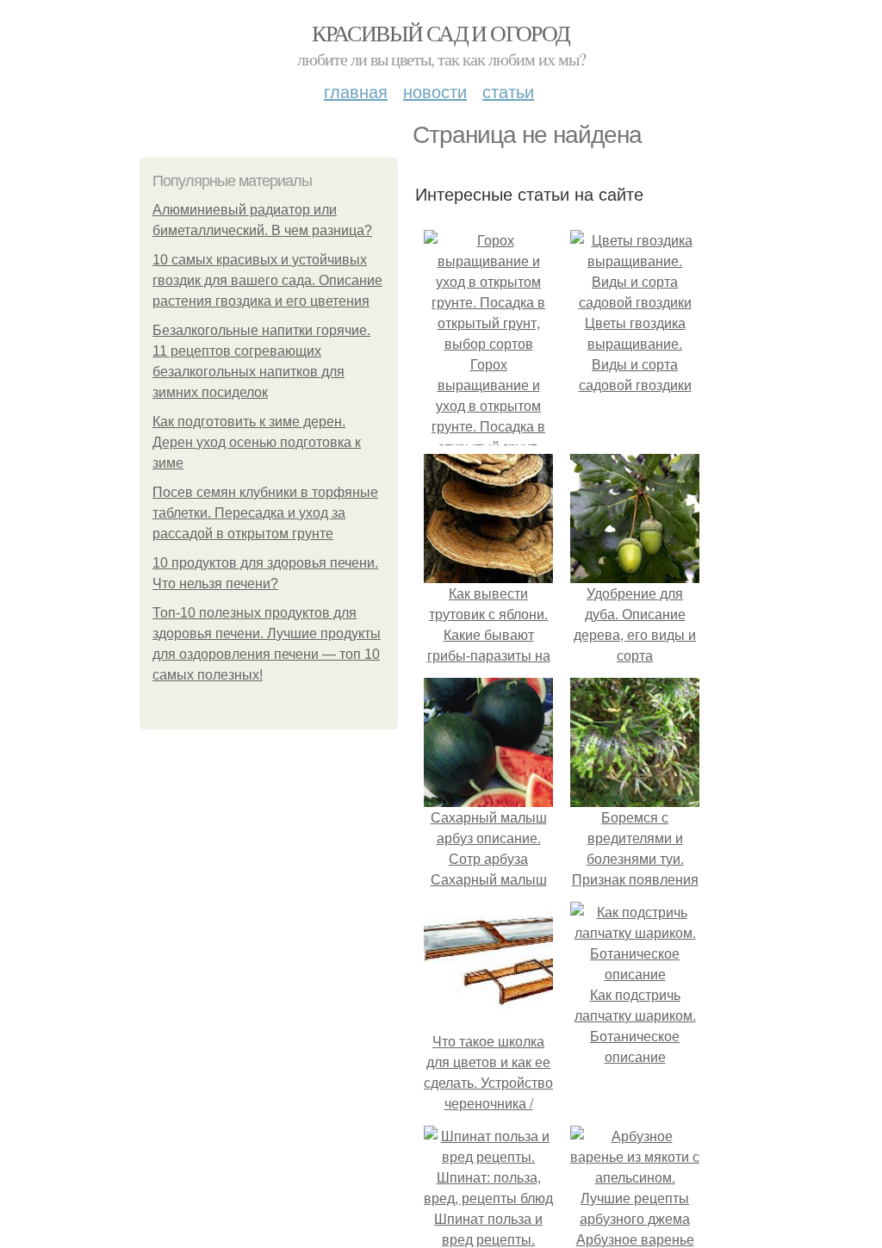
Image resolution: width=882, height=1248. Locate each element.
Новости (435, 90)
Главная (356, 90)
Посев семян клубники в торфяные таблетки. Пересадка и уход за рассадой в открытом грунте (265, 513)
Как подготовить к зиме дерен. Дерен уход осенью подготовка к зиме (256, 442)
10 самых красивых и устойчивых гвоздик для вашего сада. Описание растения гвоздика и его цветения (267, 280)
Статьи (508, 90)
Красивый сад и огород (440, 32)
